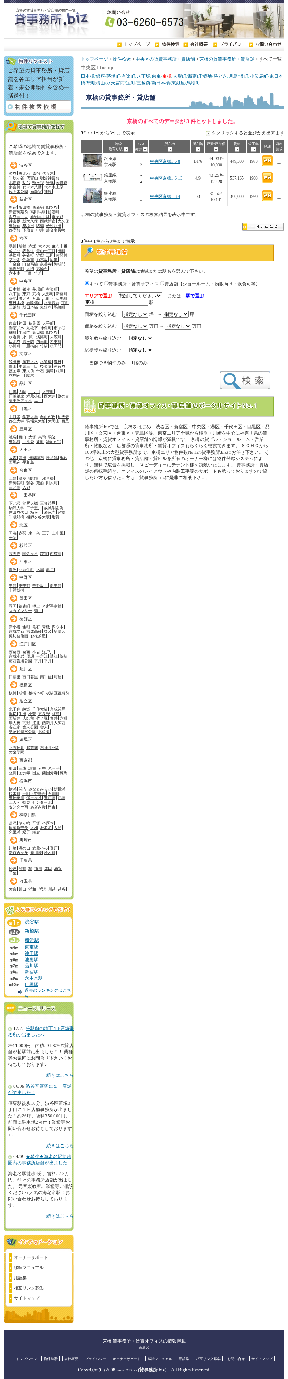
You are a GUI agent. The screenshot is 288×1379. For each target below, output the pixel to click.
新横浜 (59, 789)
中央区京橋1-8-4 (165, 196)
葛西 (26, 652)
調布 (32, 768)
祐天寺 (63, 417)
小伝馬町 (259, 76)
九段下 (32, 328)
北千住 (14, 709)
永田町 (28, 337)
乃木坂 (42, 259)
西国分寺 (50, 773)
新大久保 (30, 221)
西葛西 (14, 652)
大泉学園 (16, 752)
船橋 (22, 868)
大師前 (28, 718)
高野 (26, 723)
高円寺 (14, 554)
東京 (156, 76)
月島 (233, 76)
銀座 (100, 76)
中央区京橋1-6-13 (166, 178)
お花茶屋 (38, 636)
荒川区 (25, 668)
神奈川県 (27, 814)
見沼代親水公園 (22, 731)
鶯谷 (30, 483)
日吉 (51, 807)
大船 (57, 827)
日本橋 (87, 76)
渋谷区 (25, 165)
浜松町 (14, 255)
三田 (50, 255)
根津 (60, 371)
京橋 (36, 294)
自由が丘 (47, 417)
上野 (13, 478)
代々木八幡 (32, 187)
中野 (13, 585)
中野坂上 (40, 585)
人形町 (179, 76)
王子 (46, 533)
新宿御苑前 (18, 212)
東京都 (25, 760)
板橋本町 (36, 693)
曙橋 (40, 225)
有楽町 (128, 76)
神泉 (48, 191)
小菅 (32, 714)
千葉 (13, 873)
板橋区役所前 (57, 693)
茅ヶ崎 (24, 823)
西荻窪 (55, 554)
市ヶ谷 (57, 216)
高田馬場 (38, 212)
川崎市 (25, 840)
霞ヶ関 (28, 341)
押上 (36, 606)
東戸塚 (49, 798)
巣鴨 (42, 437)
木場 (40, 570)
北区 (23, 524)
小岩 (36, 652)
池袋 (13, 437)
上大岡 (14, 802)
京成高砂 (34, 631)
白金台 (14, 264)
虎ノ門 (14, 251)
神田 (22, 323)
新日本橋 (161, 83)
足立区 (25, 701)
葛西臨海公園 (20, 661)
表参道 (61, 182)
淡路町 (42, 337)
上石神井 (16, 748)
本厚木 (48, 823)
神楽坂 (14, 221)
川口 (22, 889)
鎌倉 (36, 832)
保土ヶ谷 (34, 798)
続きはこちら (60, 1075)
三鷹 (22, 768)
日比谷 (14, 341)
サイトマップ (26, 1298)
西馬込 (14, 462)
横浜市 (25, 780)
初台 (26, 182)
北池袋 (28, 441)
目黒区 (25, 408)
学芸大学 (30, 417)
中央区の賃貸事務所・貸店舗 (165, 59)
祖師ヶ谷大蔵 (38, 517)
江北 (36, 723)
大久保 (63, 221)
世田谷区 (27, 495)
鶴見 (26, 802)
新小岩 (14, 627)
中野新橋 (16, 590)
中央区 (25, 281)
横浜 (13, 789)
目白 (22, 437)
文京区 (25, 353)
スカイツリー (20, 611)
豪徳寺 (49, 512)
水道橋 (14, 337)
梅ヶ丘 (36, 512)
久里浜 (14, 832)
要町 (40, 441)
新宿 (13, 207)
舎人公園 (30, 727)
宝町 (130, 83)
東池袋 (14, 441)
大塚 (32, 437)
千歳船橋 (16, 517)
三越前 (143, 83)
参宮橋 (14, 187)
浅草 (22, 478)
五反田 (34, 391)
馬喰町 (193, 83)
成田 (48, 868)
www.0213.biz (127, 1370)
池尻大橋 (30, 503)
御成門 (59, 264)
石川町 (53, 793)
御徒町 (34, 478)
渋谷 (13, 173)
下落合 (28, 230)
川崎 (13, 848)
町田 (13, 768)
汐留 (40, 255)
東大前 (28, 371)
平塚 (36, 823)
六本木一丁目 (20, 273)
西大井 (49, 396)
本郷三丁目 (28, 366)
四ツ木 (58, 627)
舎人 (44, 727)
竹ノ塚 (42, 718)
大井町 (48, 391)
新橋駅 (32, 931)
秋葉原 (34, 323)
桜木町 (14, 793)
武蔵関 (32, 748)
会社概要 (71, 1359)
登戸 (54, 848)
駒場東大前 (36, 421)
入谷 (26, 487)
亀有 (36, 627)
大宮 (13, 889)
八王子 (54, 768)
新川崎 (36, 853)
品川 (13, 246)
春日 (57, 362)
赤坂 (32, 246)
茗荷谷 (59, 366)
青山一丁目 (45, 251)
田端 (13, 533)
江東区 (25, 561)
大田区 (25, 449)
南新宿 (36, 191)
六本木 (44, 246)
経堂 (61, 512)
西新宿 (38, 207)
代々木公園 (18, 191)
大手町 (48, 323)
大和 (34, 827)
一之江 (42, 656)
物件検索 (122, 59)
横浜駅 (32, 940)
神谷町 (28, 255)
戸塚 (61, 798)
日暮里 (14, 677)
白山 (13, 366)
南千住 (46, 677)
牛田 (22, 714)
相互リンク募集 (29, 1288)
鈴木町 (49, 853)
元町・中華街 (34, 793)
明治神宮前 (49, 178)
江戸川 (48, 652)
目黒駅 (31, 984)
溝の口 (24, 848)
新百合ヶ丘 (18, 853)
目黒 (13, 391)
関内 (22, 789)
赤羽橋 (61, 255)
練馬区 (25, 739)
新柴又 (59, 631)
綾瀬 (26, 709)
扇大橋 (14, 723)
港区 (23, 238)
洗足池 (52, 458)
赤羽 (22, 533)
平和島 (28, 462)
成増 (22, 693)
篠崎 (63, 656)
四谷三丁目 (18, 216)
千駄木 (28, 375)
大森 (13, 458)
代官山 (32, 178)
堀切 (13, 714)
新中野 (55, 585)
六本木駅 (34, 978)
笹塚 (50, 182)
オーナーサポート (31, 1257)
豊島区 (25, 429)
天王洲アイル (20, 401)
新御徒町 (16, 483)
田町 (61, 251)
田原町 (52, 483)
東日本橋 (16, 302)
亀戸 (50, 570)
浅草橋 (48, 478)
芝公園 (14, 259)
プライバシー (95, 1359)
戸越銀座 (16, 396)
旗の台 (63, 396)
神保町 (46, 328)
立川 (13, 773)
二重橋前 (30, 346)
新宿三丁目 (40, 216)
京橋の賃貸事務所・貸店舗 (226, 59)
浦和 (32, 889)
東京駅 (31, 947)
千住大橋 (40, 709)
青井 (54, 718)
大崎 (22, 391)
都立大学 (16, 421)
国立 (36, 773)
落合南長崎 (55, 230)
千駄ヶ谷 (16, 178)
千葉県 (25, 860)
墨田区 (25, 598)
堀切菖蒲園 (18, 636)
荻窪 (44, 554)
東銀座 (178, 83)
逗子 (26, 832)
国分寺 (24, 773)
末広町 (55, 337)
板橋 (13, 693)
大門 (30, 268)
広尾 (54, 259)
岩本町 (55, 341)
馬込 (63, 458)
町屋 (57, 677)
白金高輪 (30, 264)
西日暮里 (30, 677)
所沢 (42, 889)
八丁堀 (143, 76)
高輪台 (42, 268)
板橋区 (25, 684)
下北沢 (14, 503)
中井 (40, 230)
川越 (52, 889)
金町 (26, 627)
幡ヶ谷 (38, 182)
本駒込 (14, 375)
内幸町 (42, 341)
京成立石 (16, 631)
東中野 (24, 585)
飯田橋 (24, 207)
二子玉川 (34, 508)
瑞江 (54, 656)
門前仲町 (26, 570)
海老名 (46, 827)
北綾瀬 (44, 731)
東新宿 (14, 225)
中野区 (25, 577)
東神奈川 (16, 798)
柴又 (48, 631)
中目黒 (14, 417)
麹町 (13, 332)
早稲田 (28, 225)
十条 (13, 537)
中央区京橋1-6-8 (165, 161)
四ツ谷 (52, 207)
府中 (42, 768)
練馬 (63, 773)
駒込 (52, 437)
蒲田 (22, 458)
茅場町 (113, 76)
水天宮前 (115, 83)
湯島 (50, 371)
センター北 (42, 802)
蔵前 (40, 483)
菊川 (38, 611)
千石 (40, 371)
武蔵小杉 (40, 848)
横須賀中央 (18, 827)
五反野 (44, 714)
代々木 (48, 173)
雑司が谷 (53, 441)
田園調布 (36, 458)
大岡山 (53, 421)
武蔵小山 (34, 396)
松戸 (13, 868)
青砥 (46, 627)
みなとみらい (40, 789)
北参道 (14, 182)
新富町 (195, 76)
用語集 (20, 1277)
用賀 (55, 517)
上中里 (58, 533)
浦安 (58, 868)
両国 (13, 606)
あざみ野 (38, 807)
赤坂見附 (16, 268)
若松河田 (53, 225)
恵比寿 (24, 173)
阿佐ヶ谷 (30, 554)
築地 (207, 76)
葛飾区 (25, 618)
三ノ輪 (14, 487)
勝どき (220, 76)
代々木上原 (53, 187)
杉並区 (25, 545)
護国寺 (14, 371)
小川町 (14, 346)
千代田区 (27, 315)
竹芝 (38, 273)
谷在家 (14, 727)
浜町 (243, 76)
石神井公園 (49, 748)
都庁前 (14, 230)
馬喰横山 (96, 83)
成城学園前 (53, 508)
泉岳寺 (46, 264)
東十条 (34, 533)
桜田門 (55, 346)
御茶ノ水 (16, 328)
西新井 (14, 718)
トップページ (94, 59)
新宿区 (25, 199)
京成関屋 (57, 709)
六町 (63, 718)
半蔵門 (24, 332)
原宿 (36, 173)
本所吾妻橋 (51, 606)
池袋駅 (31, 959)
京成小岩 (16, 656)
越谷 (62, 889)
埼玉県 (25, 881)
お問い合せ (236, 1359)
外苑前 (28, 259)
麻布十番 (59, 246)
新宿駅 (31, 972)
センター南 (18, 807)
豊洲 (13, 570)
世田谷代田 (18, 512)
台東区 (25, 470)
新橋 (22, 246)
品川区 (25, 383)
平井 (38, 661)
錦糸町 (24, 606)
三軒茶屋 (47, 503)
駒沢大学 (16, 508)
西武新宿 (47, 221)
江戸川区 (27, 644)
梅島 (56, 714)
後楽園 (46, 366)
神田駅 (31, 953)
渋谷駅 (32, 921)
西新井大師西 (53, 723)
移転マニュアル (29, 1267)
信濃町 (53, 212)
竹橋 (44, 346)
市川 (38, 868)
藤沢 (13, 823)
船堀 (30, 656)
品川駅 (31, 965)
